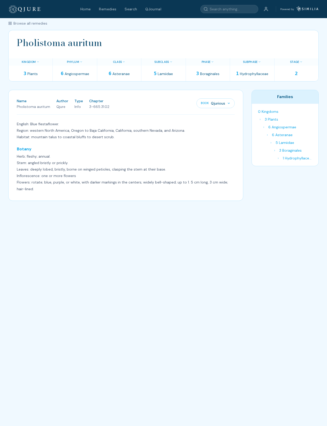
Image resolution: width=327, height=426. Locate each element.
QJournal (153, 9)
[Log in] (266, 9)
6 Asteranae (282, 135)
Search (131, 9)
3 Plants (271, 119)
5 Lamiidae (285, 142)
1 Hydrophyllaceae (298, 158)
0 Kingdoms (268, 111)
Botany (24, 149)
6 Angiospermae (282, 127)
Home (85, 9)
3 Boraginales (290, 150)
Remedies (107, 9)
